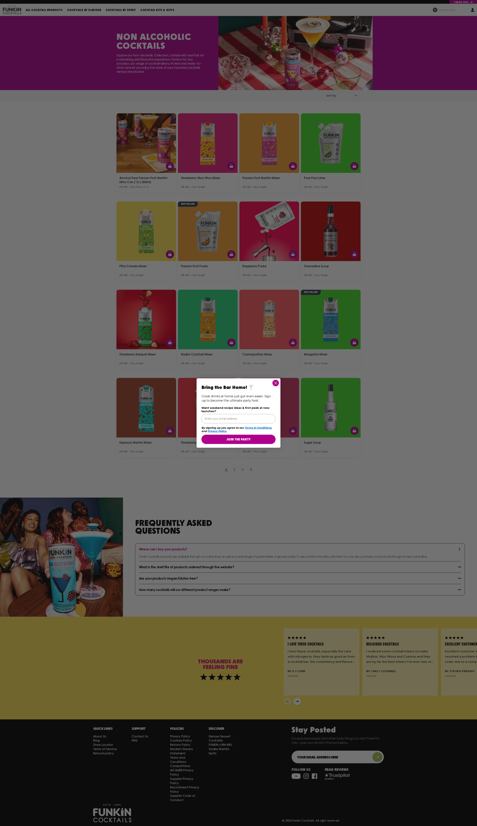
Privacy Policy (217, 431)
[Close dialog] (275, 383)
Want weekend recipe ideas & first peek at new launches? (235, 409)
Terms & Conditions (258, 427)
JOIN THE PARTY (238, 439)
